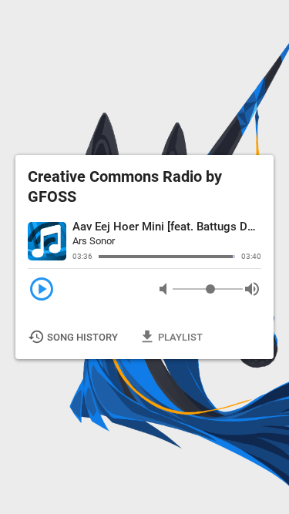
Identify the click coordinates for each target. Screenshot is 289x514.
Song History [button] (74, 336)
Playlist (172, 336)
